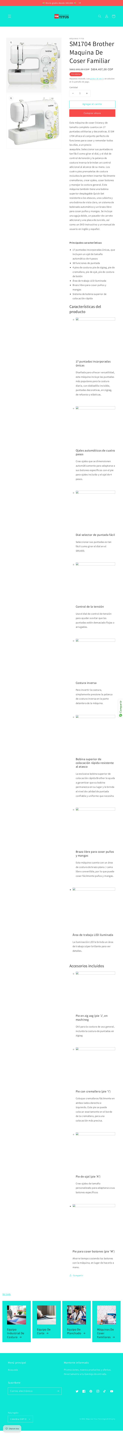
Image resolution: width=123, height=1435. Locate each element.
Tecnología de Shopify (106, 1419)
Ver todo (6, 1294)
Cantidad (73, 87)
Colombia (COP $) (18, 1419)
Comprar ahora (92, 113)
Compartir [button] (78, 1275)
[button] (9, 16)
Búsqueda (13, 1369)
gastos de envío (97, 78)
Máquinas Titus (91, 1419)
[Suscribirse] (58, 1391)
